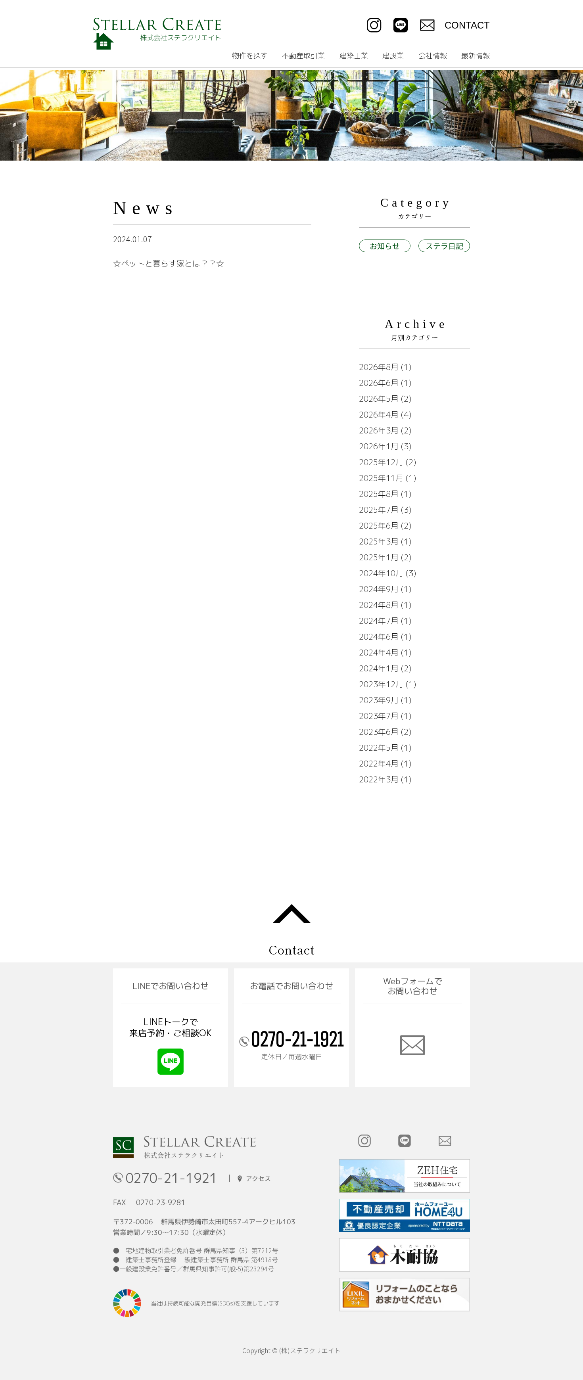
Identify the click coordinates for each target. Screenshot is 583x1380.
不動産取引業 (303, 56)
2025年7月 (379, 509)
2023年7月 (379, 715)
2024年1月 (379, 668)
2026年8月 (379, 366)
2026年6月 (379, 382)
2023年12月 (381, 684)
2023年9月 (379, 699)
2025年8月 (379, 493)
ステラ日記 (444, 245)
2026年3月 (379, 430)
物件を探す (250, 56)
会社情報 (432, 56)
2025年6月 (379, 525)
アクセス (258, 1178)
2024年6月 (379, 636)
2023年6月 (379, 731)
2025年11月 (381, 477)
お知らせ (385, 245)
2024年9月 (379, 588)
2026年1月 (379, 446)
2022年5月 (379, 747)
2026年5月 (379, 398)
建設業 (393, 56)
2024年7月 (379, 620)
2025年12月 (381, 462)
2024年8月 (379, 604)
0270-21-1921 (171, 1178)
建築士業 (353, 56)
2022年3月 (379, 779)
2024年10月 (381, 573)
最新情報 (475, 56)
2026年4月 (379, 414)
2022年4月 (379, 763)
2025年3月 (379, 541)
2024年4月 (379, 652)
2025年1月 (379, 557)
